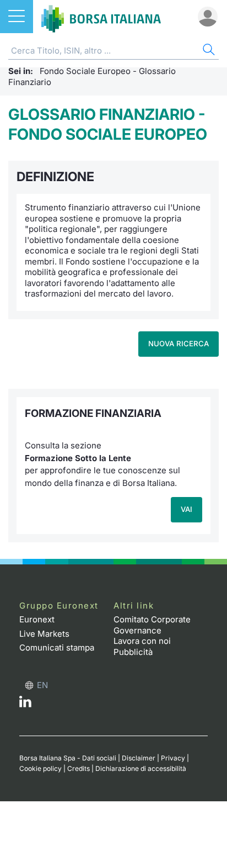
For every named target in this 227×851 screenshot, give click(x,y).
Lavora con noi (142, 641)
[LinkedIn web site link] (25, 704)
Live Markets (44, 633)
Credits (78, 768)
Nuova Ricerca (178, 343)
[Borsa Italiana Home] (101, 16)
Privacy (173, 758)
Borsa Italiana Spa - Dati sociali (67, 758)
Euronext (37, 619)
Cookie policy (40, 768)
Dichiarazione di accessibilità (140, 768)
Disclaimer (138, 758)
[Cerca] (208, 51)
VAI (186, 509)
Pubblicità (133, 652)
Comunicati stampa (56, 647)
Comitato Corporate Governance (152, 625)
